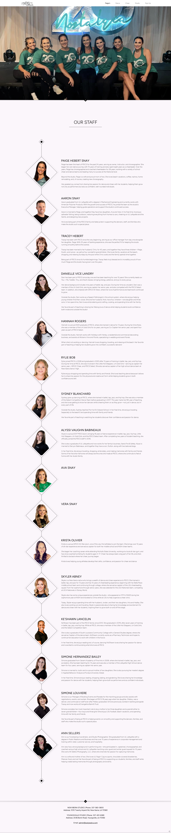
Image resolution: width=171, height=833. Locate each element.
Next (165, 53)
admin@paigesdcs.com (88, 823)
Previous (6, 53)
